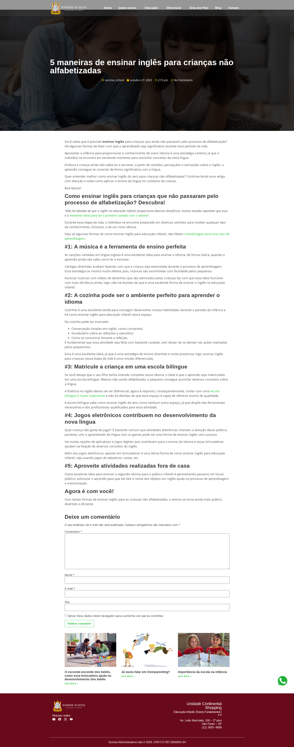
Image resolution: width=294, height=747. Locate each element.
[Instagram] (65, 719)
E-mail (70, 588)
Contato (233, 8)
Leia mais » (71, 684)
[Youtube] (71, 719)
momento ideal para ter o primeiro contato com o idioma (109, 215)
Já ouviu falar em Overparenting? (145, 672)
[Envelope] (53, 719)
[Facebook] (59, 719)
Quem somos (127, 8)
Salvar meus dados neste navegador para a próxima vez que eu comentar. (116, 615)
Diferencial (173, 8)
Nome (70, 575)
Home (108, 8)
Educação (151, 8)
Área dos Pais (199, 8)
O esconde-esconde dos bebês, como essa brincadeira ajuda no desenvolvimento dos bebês (88, 675)
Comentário (73, 531)
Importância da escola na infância (202, 672)
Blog (218, 8)
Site (67, 602)
